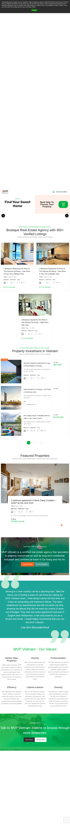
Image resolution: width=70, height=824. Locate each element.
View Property (11, 378)
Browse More (41, 739)
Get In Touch (29, 739)
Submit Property (27, 564)
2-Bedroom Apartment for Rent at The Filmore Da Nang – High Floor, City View (35, 322)
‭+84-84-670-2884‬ (61, 192)
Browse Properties (41, 564)
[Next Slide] (67, 215)
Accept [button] (34, 10)
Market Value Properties (11, 659)
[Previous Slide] (3, 215)
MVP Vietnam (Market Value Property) (29, 531)
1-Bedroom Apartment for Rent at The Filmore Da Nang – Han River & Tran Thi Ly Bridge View (17, 271)
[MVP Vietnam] (5, 192)
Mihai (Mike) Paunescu (25, 529)
